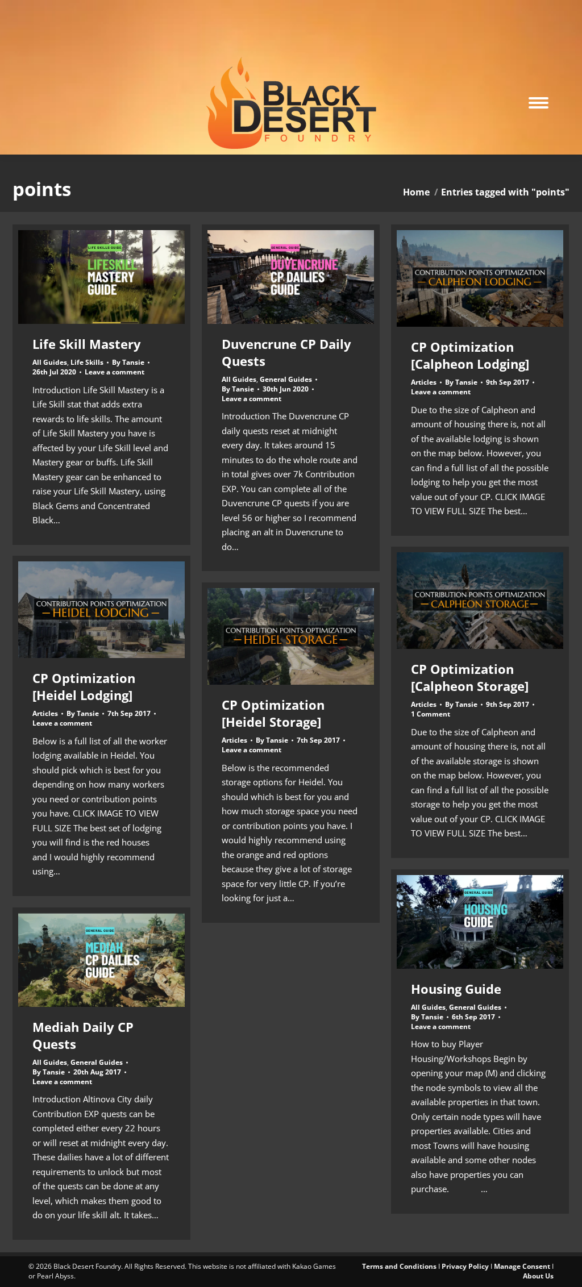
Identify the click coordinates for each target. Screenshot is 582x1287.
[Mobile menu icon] (538, 102)
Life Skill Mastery (86, 343)
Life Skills (86, 362)
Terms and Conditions (399, 1266)
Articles (423, 382)
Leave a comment (114, 372)
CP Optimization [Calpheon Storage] (470, 677)
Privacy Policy (465, 1266)
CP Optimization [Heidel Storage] (273, 713)
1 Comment (430, 714)
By (128, 362)
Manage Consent (522, 1266)
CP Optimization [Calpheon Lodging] (470, 355)
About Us (538, 1276)
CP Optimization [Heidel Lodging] (83, 686)
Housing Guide (456, 988)
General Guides (286, 379)
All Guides (49, 362)
